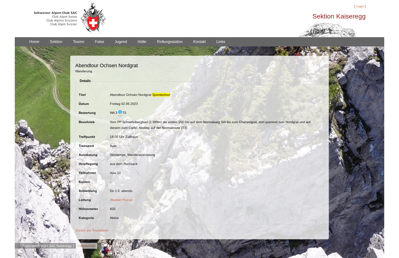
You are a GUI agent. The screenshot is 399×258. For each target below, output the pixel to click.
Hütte (142, 42)
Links (220, 42)
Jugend (121, 42)
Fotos (99, 42)
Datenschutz (86, 246)
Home (34, 42)
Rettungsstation (170, 42)
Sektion (56, 42)
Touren (78, 42)
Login (360, 6)
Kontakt (199, 42)
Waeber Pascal (121, 200)
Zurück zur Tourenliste (92, 230)
